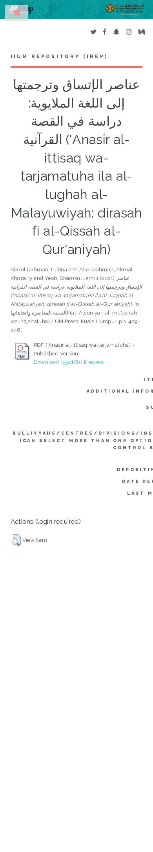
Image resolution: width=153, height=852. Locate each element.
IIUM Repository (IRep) (59, 56)
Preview (94, 362)
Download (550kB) (57, 362)
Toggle (17, 14)
